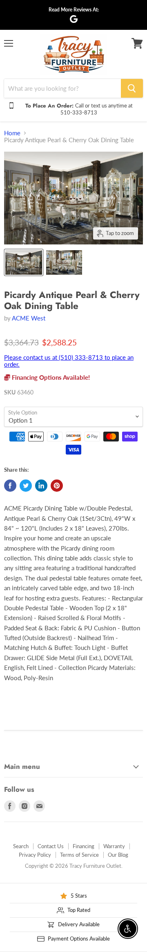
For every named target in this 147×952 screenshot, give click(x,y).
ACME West (28, 318)
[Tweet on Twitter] (26, 485)
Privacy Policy (35, 854)
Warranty (114, 846)
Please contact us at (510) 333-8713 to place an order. (69, 361)
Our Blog (118, 854)
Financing (83, 846)
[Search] (132, 88)
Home (12, 133)
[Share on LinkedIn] (41, 485)
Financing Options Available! (50, 377)
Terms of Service (79, 854)
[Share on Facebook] (10, 485)
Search (21, 846)
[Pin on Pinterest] (57, 485)
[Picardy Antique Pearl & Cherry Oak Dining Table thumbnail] (23, 262)
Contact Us (51, 846)
